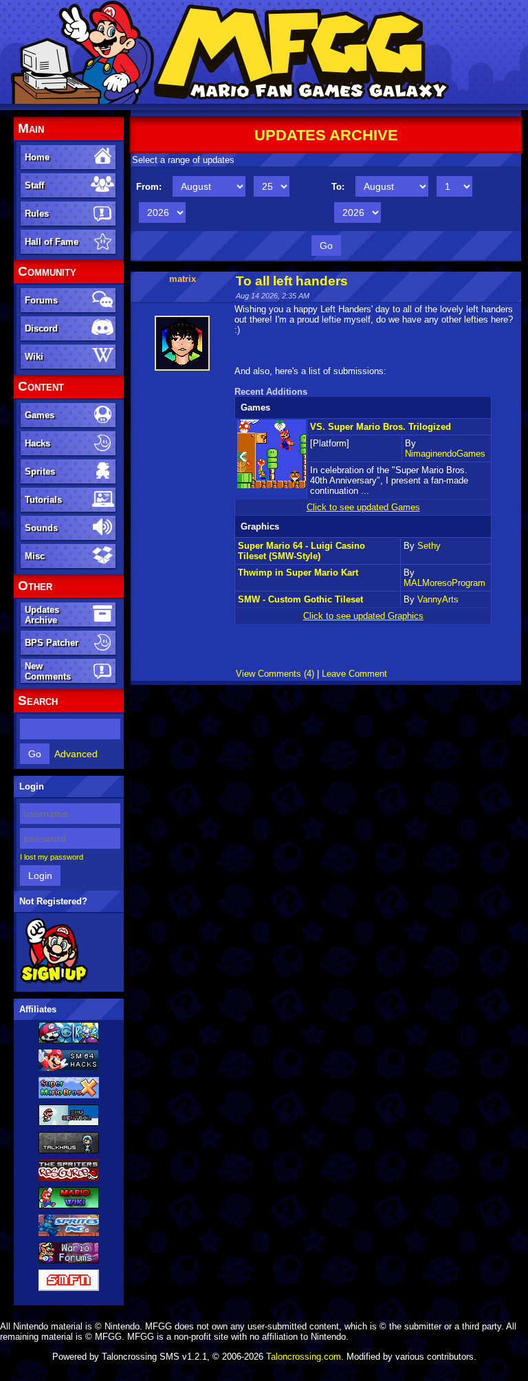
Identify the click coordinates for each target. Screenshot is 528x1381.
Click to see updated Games (363, 507)
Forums (41, 300)
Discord (41, 328)
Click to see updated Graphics (363, 616)
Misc (35, 556)
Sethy (429, 546)
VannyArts (438, 599)
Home (37, 157)
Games (39, 415)
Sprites (40, 471)
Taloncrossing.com (303, 1356)
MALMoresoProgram (444, 583)
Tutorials (43, 499)
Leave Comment (354, 673)
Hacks (37, 443)
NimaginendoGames (445, 453)
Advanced (76, 753)
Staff (34, 185)
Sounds (41, 528)
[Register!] (54, 981)
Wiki (34, 356)
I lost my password (51, 857)
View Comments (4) (275, 673)
